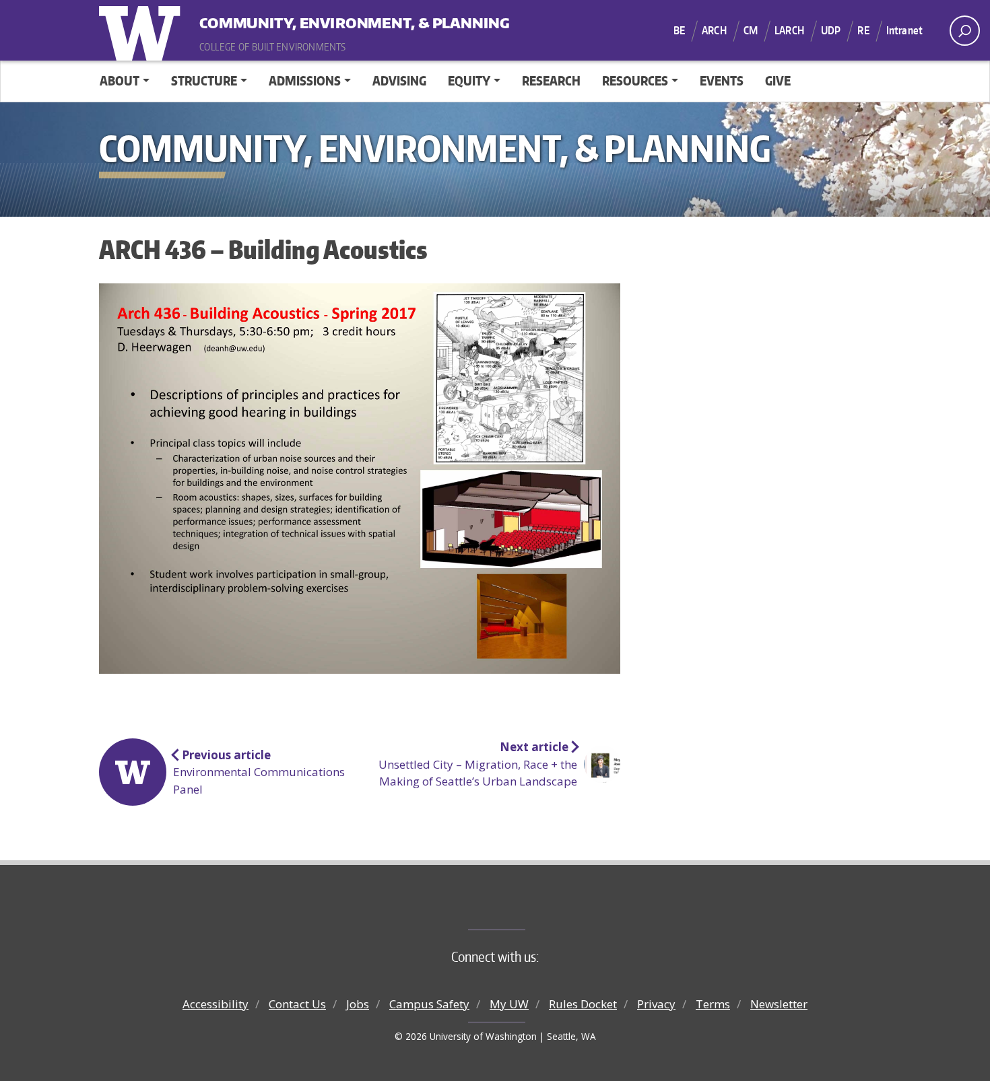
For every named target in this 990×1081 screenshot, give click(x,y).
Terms (713, 1004)
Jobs (357, 1004)
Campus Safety (429, 1004)
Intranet (904, 30)
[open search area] (965, 30)
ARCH (714, 30)
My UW (509, 1004)
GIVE (778, 80)
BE (679, 30)
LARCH (789, 30)
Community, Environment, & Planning (282, 20)
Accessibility (216, 1004)
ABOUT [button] (119, 80)
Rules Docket (583, 1004)
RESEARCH (551, 80)
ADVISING (399, 80)
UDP (830, 30)
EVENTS (722, 80)
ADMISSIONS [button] (305, 80)
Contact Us (297, 1004)
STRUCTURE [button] (204, 80)
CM (751, 30)
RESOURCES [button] (635, 80)
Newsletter (778, 1004)
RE (863, 30)
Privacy (656, 1004)
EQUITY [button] (469, 80)
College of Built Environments (522, 907)
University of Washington (143, 30)
